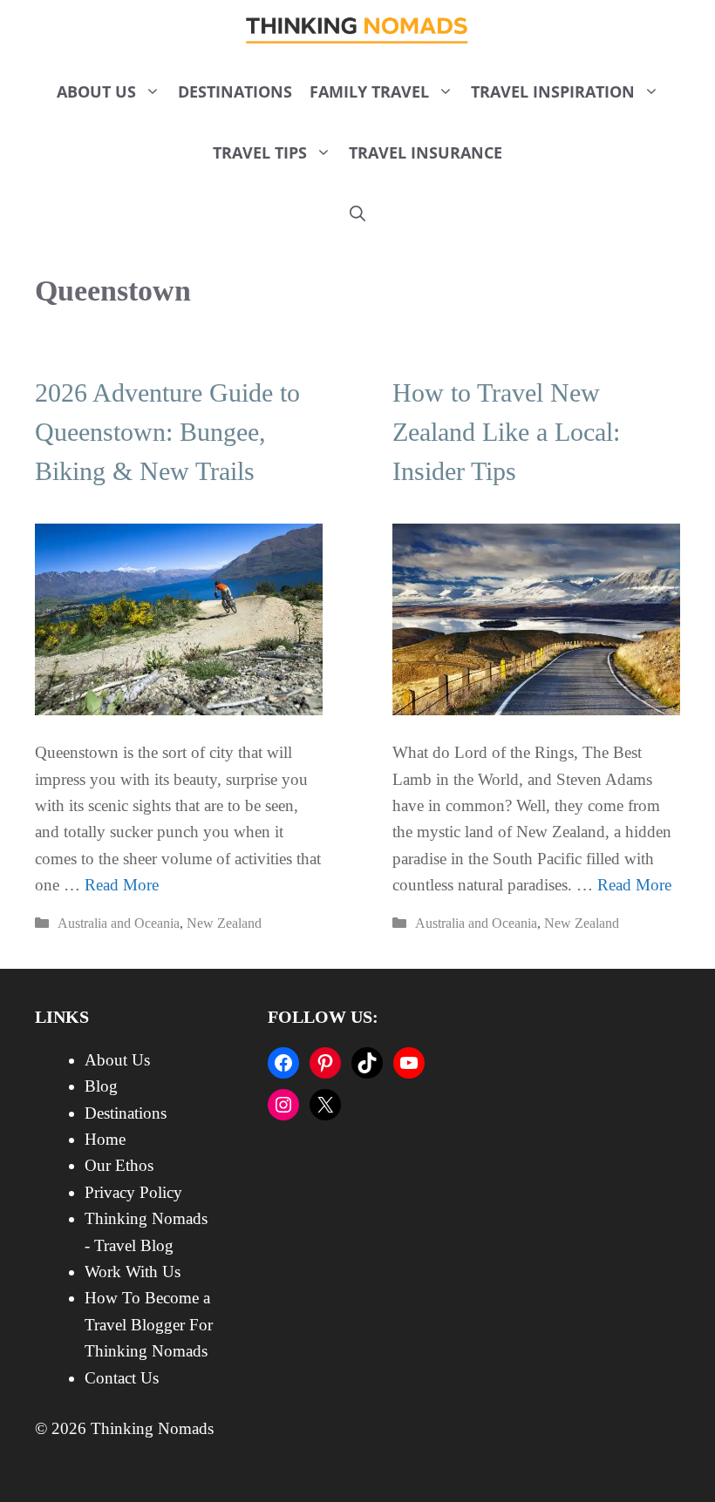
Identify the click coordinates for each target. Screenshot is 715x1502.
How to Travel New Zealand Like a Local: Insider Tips (506, 431)
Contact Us (122, 1378)
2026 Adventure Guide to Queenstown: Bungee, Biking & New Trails (167, 431)
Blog (101, 1086)
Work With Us (132, 1271)
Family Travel (369, 91)
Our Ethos (119, 1165)
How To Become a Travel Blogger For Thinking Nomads (149, 1324)
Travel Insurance (425, 152)
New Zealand (224, 923)
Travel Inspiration (553, 91)
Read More (122, 885)
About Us (96, 91)
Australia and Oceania (119, 923)
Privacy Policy (133, 1192)
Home (105, 1139)
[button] (357, 213)
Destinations (235, 91)
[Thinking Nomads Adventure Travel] (358, 30)
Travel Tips (260, 152)
